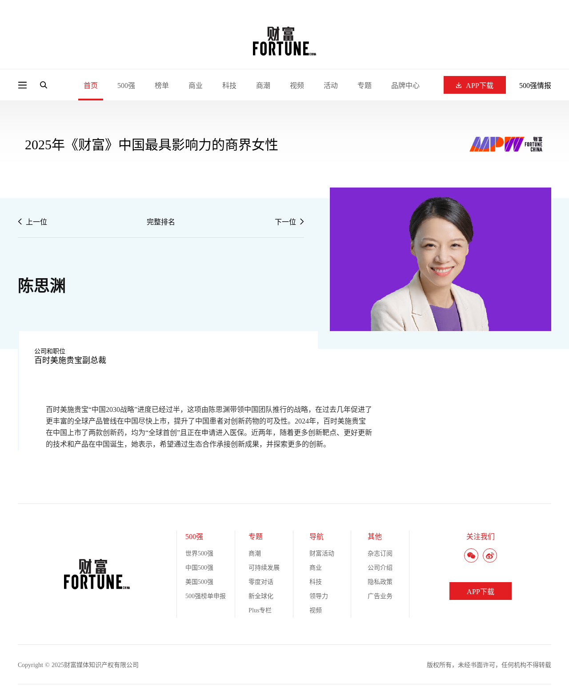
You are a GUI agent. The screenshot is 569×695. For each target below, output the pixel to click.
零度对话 (260, 582)
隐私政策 (380, 582)
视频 (297, 85)
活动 (331, 85)
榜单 (162, 85)
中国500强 (199, 567)
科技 (229, 85)
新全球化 (260, 596)
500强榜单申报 (205, 596)
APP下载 (479, 85)
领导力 (318, 596)
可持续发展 (264, 567)
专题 (364, 85)
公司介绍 (380, 567)
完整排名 (161, 222)
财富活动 (321, 553)
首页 (91, 85)
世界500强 (199, 553)
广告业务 (380, 596)
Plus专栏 (260, 610)
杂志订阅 (380, 553)
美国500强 (199, 582)
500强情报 (535, 85)
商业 (195, 85)
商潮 (263, 85)
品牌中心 (405, 85)
